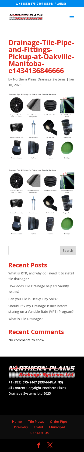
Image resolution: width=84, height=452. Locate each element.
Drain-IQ (21, 427)
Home (17, 421)
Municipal (57, 427)
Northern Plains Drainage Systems (39, 79)
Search (68, 250)
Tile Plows (36, 421)
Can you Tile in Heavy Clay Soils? (33, 299)
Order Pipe (58, 421)
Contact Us (39, 432)
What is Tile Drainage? (25, 319)
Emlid (38, 427)
